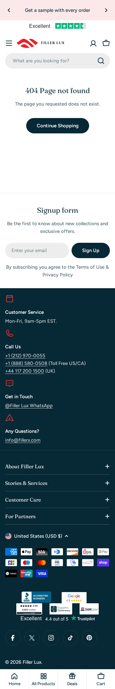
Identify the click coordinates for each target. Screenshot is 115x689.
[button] (9, 10)
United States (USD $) (38, 536)
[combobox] (57, 60)
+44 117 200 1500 (24, 371)
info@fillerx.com (23, 440)
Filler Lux (32, 662)
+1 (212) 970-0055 (25, 356)
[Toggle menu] (9, 43)
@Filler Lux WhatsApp (29, 405)
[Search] (101, 61)
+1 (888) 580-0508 (26, 363)
